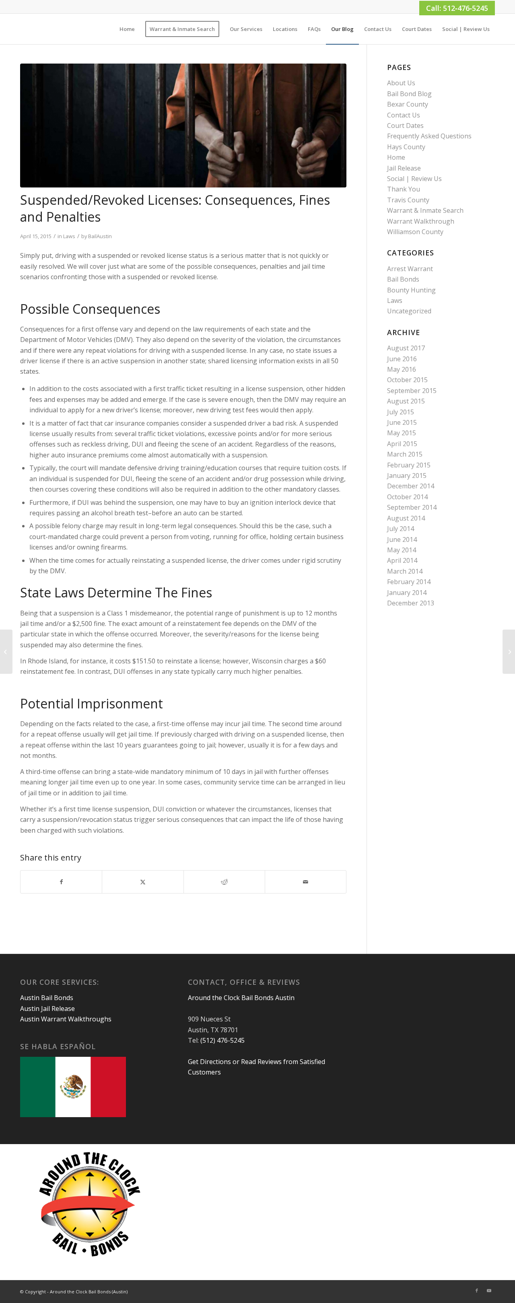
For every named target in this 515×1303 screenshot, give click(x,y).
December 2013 (410, 603)
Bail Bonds (403, 279)
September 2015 (412, 390)
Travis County (408, 200)
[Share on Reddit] (224, 882)
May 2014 (401, 549)
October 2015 (407, 379)
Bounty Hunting (411, 290)
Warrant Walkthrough (420, 221)
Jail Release (404, 168)
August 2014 (406, 518)
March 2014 (404, 571)
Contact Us (403, 115)
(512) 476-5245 (222, 1040)
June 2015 (402, 422)
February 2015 (409, 465)
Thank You (403, 189)
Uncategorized (409, 311)
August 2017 (406, 348)
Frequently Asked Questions (429, 136)
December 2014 (410, 486)
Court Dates (405, 125)
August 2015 (406, 401)
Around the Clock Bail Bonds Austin (241, 997)
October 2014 (407, 496)
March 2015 (404, 454)
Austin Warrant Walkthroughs (65, 1019)
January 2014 (406, 592)
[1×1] (20, 29)
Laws (69, 236)
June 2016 (402, 358)
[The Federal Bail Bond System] (509, 652)
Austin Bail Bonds (46, 997)
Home (396, 157)
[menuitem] (127, 29)
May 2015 (401, 432)
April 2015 (402, 443)
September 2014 (412, 507)
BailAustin (100, 236)
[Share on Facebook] (61, 882)
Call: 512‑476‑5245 (457, 8)
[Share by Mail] (305, 882)
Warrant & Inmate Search (425, 210)
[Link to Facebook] (477, 1290)
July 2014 (400, 528)
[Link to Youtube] (489, 1290)
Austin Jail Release (47, 1008)
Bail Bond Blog (409, 93)
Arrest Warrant (410, 268)
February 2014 (409, 581)
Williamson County (415, 231)
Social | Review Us (414, 178)
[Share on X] (142, 882)
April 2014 (402, 560)
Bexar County (407, 104)
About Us (401, 82)
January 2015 (406, 475)
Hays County (406, 146)
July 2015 (400, 412)
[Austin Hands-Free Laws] (6, 652)
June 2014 (402, 539)
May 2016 (401, 369)
